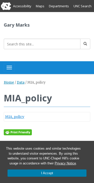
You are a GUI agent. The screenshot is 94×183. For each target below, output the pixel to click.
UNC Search (82, 6)
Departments (59, 6)
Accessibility (22, 6)
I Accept (47, 173)
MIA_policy (14, 116)
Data (21, 82)
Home (9, 82)
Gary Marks (17, 25)
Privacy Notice (65, 163)
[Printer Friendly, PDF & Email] (18, 132)
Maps (40, 6)
